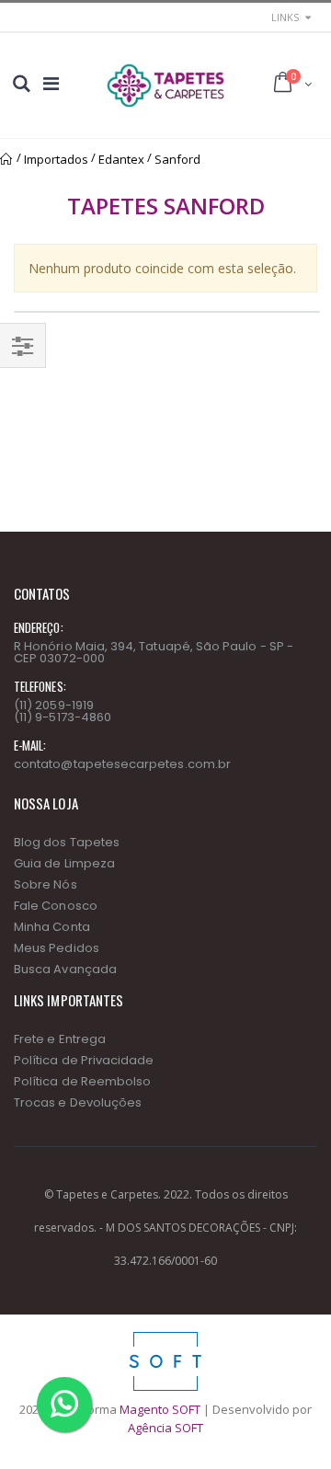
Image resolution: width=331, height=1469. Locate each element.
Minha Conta (52, 926)
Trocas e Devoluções (78, 1102)
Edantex (121, 159)
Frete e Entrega (60, 1039)
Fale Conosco (55, 905)
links (285, 17)
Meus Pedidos (56, 948)
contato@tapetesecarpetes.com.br (122, 764)
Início (7, 159)
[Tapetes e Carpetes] (165, 86)
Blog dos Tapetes (67, 842)
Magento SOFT (160, 1409)
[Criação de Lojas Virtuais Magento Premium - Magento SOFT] (165, 1336)
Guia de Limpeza (64, 863)
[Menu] (51, 83)
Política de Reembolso (82, 1081)
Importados (56, 159)
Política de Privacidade (84, 1060)
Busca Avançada (65, 969)
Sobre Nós (45, 884)
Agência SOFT (165, 1427)
